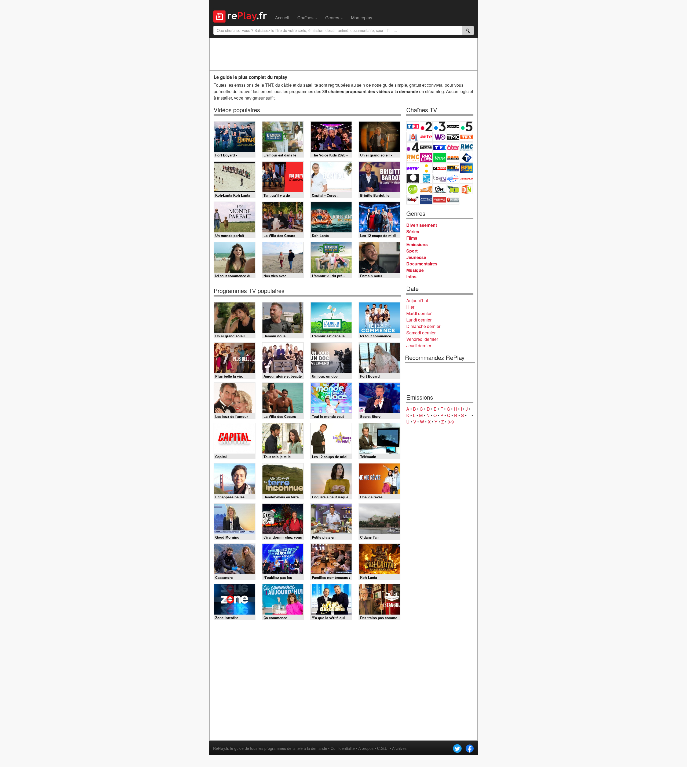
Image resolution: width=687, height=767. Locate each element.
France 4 (412, 147)
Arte (426, 137)
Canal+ (453, 126)
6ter (453, 147)
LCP (426, 199)
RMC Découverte (466, 147)
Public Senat (439, 199)
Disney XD (453, 189)
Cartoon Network (439, 189)
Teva (439, 158)
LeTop (412, 199)
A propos (366, 748)
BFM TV (453, 168)
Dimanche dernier (423, 326)
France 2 (426, 126)
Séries (412, 231)
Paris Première (453, 158)
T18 (466, 158)
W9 (439, 137)
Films (411, 238)
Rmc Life (426, 158)
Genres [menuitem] (332, 17)
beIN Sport (439, 179)
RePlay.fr (220, 748)
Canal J (426, 189)
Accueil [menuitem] (282, 17)
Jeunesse (416, 257)
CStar (426, 147)
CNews (439, 168)
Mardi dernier (419, 313)
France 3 (439, 126)
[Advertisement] (343, 54)
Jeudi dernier (418, 345)
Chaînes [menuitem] (306, 17)
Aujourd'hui (417, 300)
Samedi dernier (421, 333)
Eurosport (453, 179)
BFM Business (466, 168)
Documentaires (421, 264)
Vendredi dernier (422, 339)
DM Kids (466, 189)
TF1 (412, 126)
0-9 (451, 422)
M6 (412, 137)
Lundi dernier (419, 320)
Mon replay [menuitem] (361, 17)
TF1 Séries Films (439, 147)
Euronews (412, 179)
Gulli (412, 189)
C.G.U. (383, 748)
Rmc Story (412, 158)
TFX (466, 137)
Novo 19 (412, 168)
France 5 (466, 126)
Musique (415, 270)
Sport (412, 251)
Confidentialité (343, 748)
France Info (426, 168)
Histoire (453, 199)
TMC (453, 137)
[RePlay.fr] (242, 16)
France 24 (426, 179)
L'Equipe (466, 179)
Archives (399, 748)
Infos (411, 276)
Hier (410, 307)
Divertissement (421, 225)
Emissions (417, 244)
